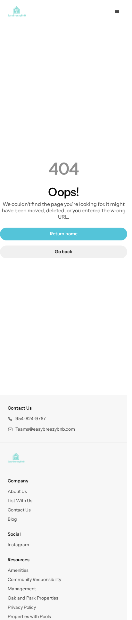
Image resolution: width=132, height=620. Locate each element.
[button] (27, 418)
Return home (64, 234)
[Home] (16, 458)
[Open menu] (117, 11)
